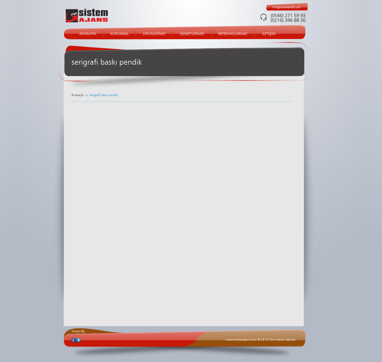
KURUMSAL (119, 34)
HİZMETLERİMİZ (192, 34)
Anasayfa (77, 95)
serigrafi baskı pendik (103, 95)
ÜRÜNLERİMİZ (154, 34)
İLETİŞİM (268, 34)
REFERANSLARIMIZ (232, 34)
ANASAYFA (87, 34)
